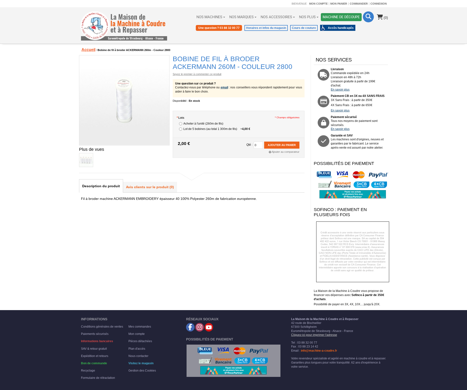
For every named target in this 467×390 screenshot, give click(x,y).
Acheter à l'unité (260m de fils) (203, 123)
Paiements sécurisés (94, 334)
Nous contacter (138, 356)
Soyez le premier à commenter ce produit (197, 74)
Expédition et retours (94, 356)
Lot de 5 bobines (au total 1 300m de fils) (216, 129)
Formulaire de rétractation (98, 378)
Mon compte (318, 3)
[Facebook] (190, 327)
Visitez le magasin (140, 363)
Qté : (249, 144)
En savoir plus (340, 89)
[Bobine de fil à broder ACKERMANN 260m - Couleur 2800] (124, 100)
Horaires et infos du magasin (266, 28)
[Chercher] (368, 16)
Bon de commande (94, 363)
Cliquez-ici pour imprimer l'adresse (314, 335)
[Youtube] (209, 327)
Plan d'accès (136, 348)
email (224, 87)
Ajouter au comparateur (285, 151)
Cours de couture (304, 28)
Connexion (378, 3)
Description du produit (101, 186)
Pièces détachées (140, 341)
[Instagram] (199, 327)
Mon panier (338, 3)
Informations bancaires (97, 341)
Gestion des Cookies (142, 370)
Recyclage (88, 370)
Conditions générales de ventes (102, 326)
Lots (180, 117)
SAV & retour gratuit (94, 348)
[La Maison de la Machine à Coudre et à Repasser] (124, 26)
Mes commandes (139, 326)
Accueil (88, 50)
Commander (359, 3)
